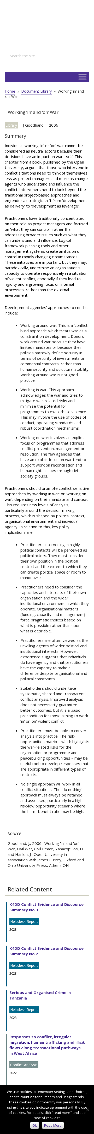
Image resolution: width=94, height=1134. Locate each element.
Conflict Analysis (24, 1064)
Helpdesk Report (24, 921)
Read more (53, 1125)
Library (11, 125)
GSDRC (44, 22)
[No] (87, 1109)
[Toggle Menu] (82, 76)
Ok (34, 1125)
